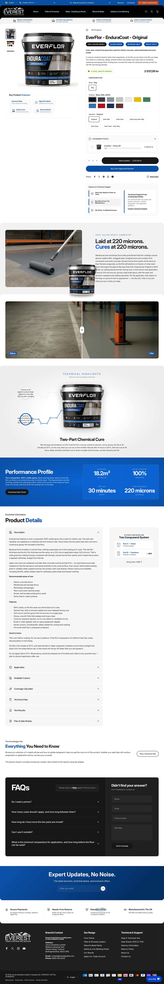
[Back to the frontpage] (87, 30)
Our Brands (89, 953)
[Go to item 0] (10, 34)
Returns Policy (127, 949)
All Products (96, 30)
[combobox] (11, 2)
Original (94, 119)
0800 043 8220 (58, 958)
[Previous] (54, 2)
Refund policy (9, 980)
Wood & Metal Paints (93, 945)
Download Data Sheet (17, 492)
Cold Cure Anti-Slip (137, 119)
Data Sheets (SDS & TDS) (132, 942)
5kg (92, 88)
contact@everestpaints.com (62, 956)
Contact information (42, 980)
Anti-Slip (106, 119)
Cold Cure (119, 119)
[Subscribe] (103, 888)
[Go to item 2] (10, 46)
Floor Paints (89, 938)
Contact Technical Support (137, 209)
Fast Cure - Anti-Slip (112, 126)
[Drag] (82, 330)
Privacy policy (19, 980)
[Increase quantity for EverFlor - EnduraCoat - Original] (97, 160)
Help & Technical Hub (130, 938)
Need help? (154, 177)
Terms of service (29, 980)
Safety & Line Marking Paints (96, 949)
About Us (125, 953)
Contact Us (126, 956)
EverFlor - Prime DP (112, 146)
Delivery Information (130, 945)
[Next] (109, 2)
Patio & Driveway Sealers (95, 942)
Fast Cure (94, 126)
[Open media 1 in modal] (48, 59)
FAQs (74, 788)
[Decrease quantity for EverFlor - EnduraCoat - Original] (88, 160)
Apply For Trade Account (94, 956)
